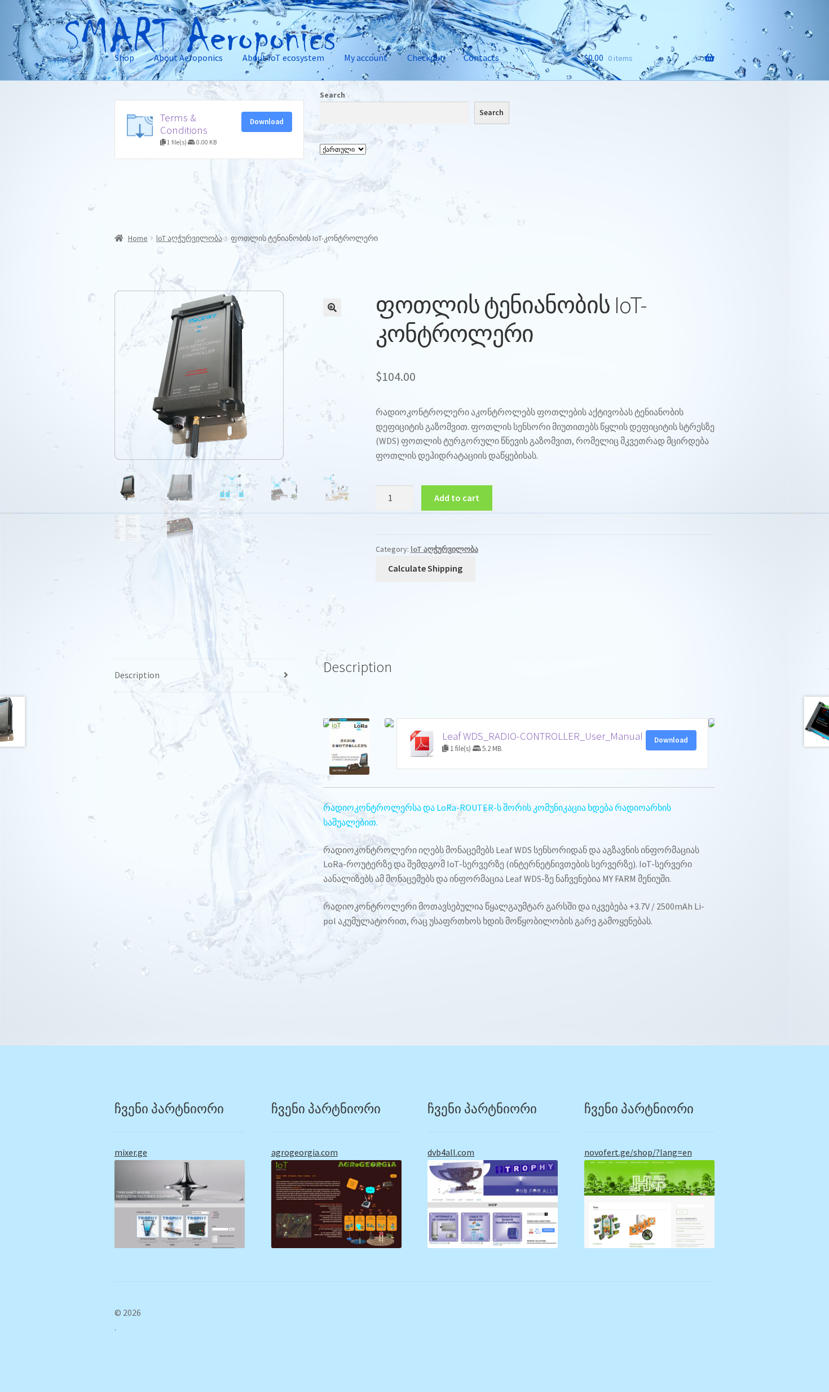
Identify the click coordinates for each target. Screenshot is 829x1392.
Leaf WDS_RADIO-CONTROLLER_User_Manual (542, 736)
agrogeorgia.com (304, 1152)
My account (365, 57)
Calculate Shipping (425, 568)
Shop (124, 57)
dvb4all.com (450, 1152)
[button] (332, 307)
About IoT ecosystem (283, 57)
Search (332, 95)
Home (138, 238)
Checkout (425, 57)
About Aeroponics (188, 57)
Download (267, 121)
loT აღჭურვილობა (189, 238)
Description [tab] (137, 674)
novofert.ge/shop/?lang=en (638, 1152)
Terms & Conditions (184, 124)
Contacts (481, 57)
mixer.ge (130, 1152)
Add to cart (456, 497)
